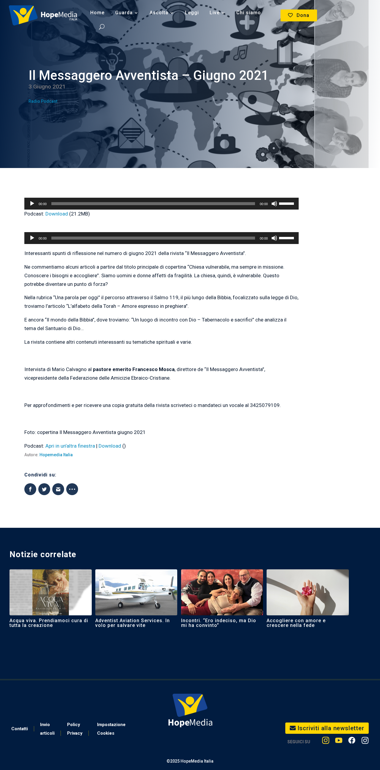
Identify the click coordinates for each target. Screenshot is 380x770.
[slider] (287, 203)
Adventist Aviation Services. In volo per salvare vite (132, 623)
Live (215, 12)
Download (56, 214)
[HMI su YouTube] (338, 742)
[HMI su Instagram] (325, 742)
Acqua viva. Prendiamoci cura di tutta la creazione (49, 623)
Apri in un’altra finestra (70, 446)
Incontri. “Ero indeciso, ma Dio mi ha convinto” (218, 623)
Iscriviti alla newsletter (330, 728)
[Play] (32, 204)
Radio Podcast (42, 101)
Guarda (124, 12)
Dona (303, 15)
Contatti (19, 728)
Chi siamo (248, 12)
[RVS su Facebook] (351, 742)
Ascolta (159, 12)
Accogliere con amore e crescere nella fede (296, 623)
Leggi (192, 12)
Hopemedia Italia (56, 454)
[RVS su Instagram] (365, 742)
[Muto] (274, 204)
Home (97, 12)
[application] (161, 204)
